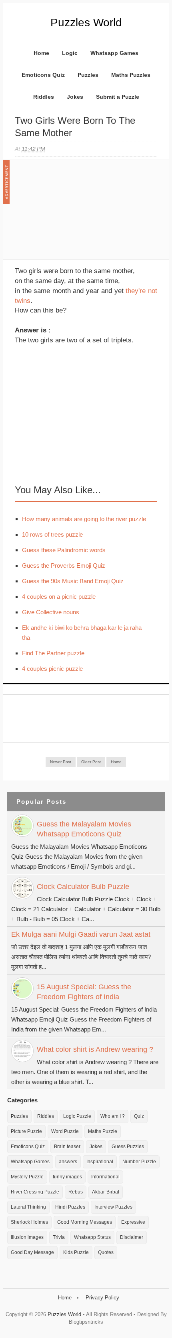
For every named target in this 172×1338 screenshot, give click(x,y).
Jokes (75, 97)
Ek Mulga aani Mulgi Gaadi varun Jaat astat (80, 934)
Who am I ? (112, 1116)
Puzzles (88, 75)
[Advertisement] (75, 214)
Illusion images (27, 1237)
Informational (105, 1177)
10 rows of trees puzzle (52, 534)
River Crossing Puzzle (35, 1192)
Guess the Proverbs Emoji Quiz (63, 565)
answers (68, 1161)
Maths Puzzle (102, 1131)
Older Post (91, 762)
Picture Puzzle (26, 1131)
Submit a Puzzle (117, 97)
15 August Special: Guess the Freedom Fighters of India (84, 992)
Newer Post (60, 762)
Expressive (133, 1222)
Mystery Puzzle (27, 1177)
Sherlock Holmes (29, 1222)
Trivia (59, 1237)
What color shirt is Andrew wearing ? (95, 1049)
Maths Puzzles (130, 75)
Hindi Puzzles (70, 1207)
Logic (70, 53)
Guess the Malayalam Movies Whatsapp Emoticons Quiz (84, 829)
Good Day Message (32, 1252)
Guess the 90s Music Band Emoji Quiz (73, 581)
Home (41, 53)
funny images (67, 1177)
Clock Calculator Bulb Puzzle (83, 887)
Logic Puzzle (77, 1116)
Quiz (139, 1116)
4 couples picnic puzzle (52, 668)
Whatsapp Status (92, 1237)
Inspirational (99, 1161)
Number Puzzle (139, 1161)
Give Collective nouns (50, 612)
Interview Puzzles (113, 1207)
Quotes (106, 1252)
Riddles (43, 97)
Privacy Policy (102, 1298)
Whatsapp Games (114, 53)
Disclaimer (131, 1237)
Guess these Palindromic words (64, 550)
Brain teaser (67, 1146)
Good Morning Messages (84, 1222)
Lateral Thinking (28, 1207)
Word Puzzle (65, 1131)
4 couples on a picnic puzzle (59, 596)
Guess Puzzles (128, 1146)
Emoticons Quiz (43, 75)
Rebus (75, 1192)
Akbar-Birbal (105, 1192)
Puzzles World (86, 22)
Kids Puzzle (76, 1252)
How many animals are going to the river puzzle (84, 519)
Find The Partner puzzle (53, 653)
